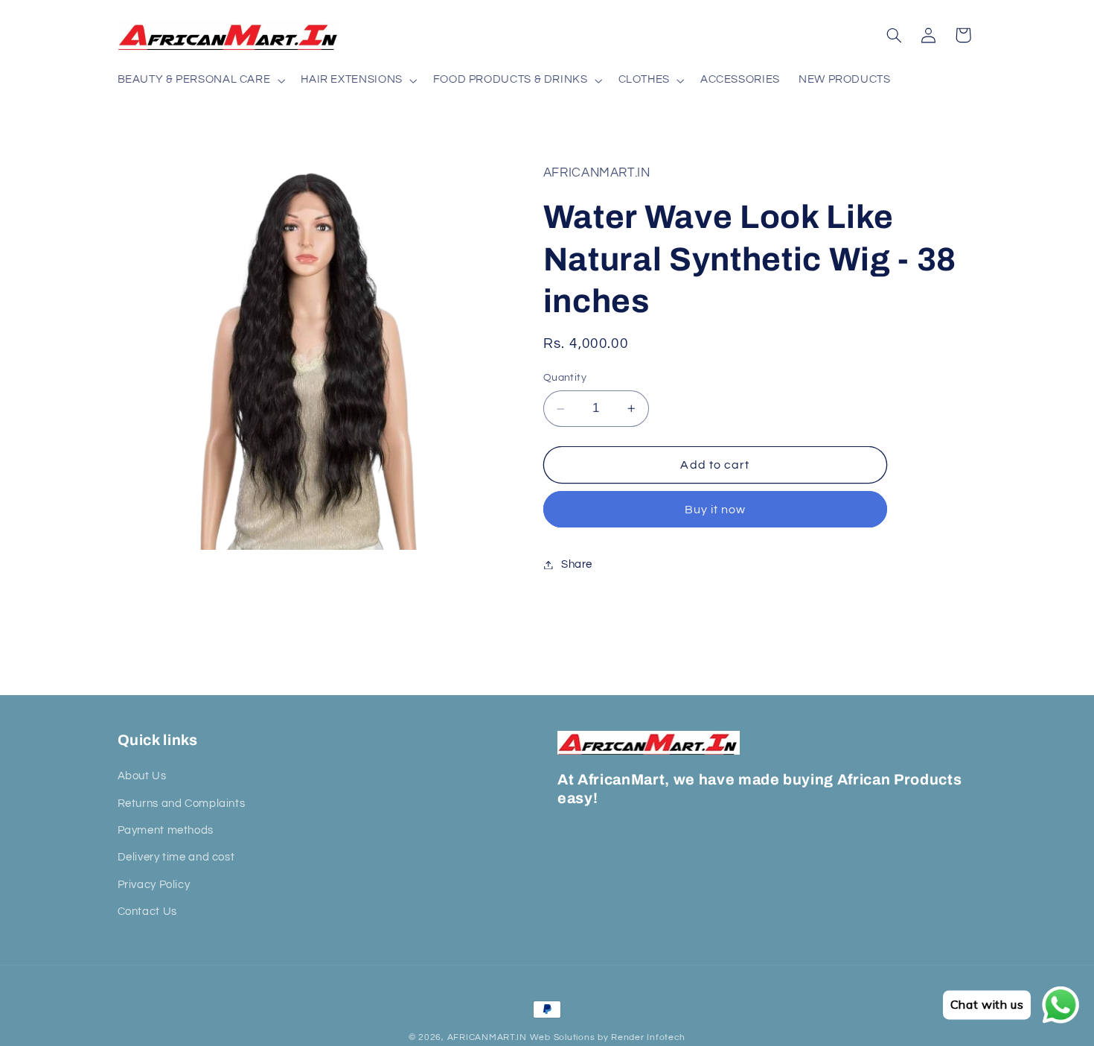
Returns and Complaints (182, 803)
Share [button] (576, 564)
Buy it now (715, 510)
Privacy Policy (154, 884)
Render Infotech (648, 1037)
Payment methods (166, 830)
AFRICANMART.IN (487, 1037)
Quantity (564, 378)
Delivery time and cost (176, 857)
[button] (200, 80)
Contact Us (147, 911)
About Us (142, 776)
